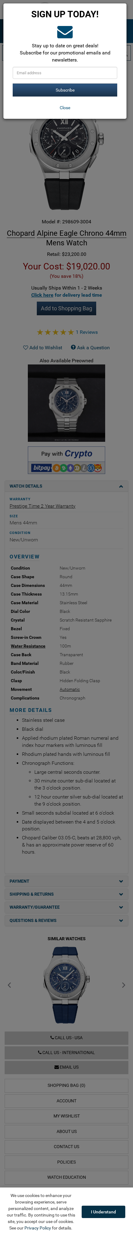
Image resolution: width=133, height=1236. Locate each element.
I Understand (103, 1211)
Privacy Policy (37, 1227)
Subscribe (65, 90)
